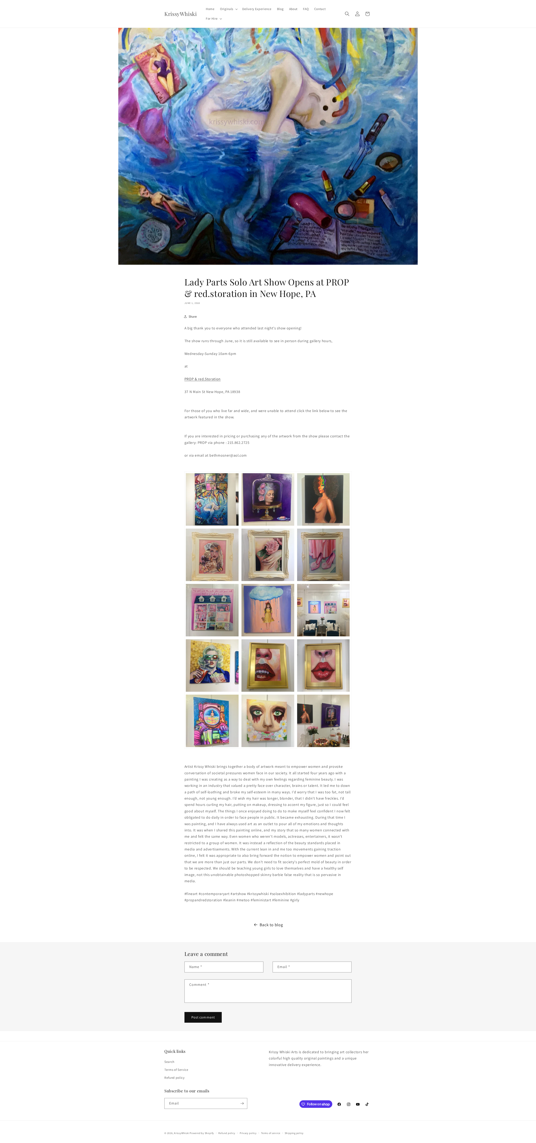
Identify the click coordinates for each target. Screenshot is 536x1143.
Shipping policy (294, 1133)
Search (169, 1062)
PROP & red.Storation (202, 378)
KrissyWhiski (182, 1133)
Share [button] (193, 316)
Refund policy (174, 1077)
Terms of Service (176, 1069)
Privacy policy (248, 1133)
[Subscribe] (242, 1103)
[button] (228, 9)
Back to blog (271, 924)
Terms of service (270, 1133)
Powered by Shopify (202, 1133)
